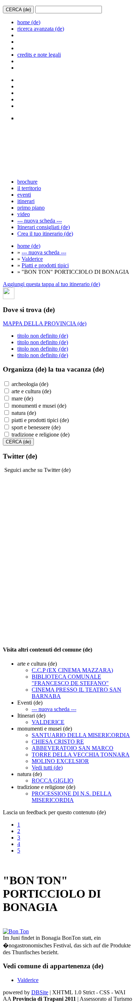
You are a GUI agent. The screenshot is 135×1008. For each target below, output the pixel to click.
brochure (27, 182)
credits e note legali (39, 55)
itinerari (26, 201)
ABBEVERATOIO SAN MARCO (72, 748)
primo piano (31, 208)
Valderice (32, 259)
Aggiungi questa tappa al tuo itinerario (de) (51, 284)
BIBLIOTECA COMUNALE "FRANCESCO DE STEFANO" (70, 680)
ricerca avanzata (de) (40, 29)
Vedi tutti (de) (47, 767)
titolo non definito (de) (42, 336)
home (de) (28, 22)
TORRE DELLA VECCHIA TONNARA (81, 754)
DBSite (39, 992)
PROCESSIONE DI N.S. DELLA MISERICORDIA (72, 796)
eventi (24, 195)
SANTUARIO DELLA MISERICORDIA (81, 735)
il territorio (29, 188)
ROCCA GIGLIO (52, 780)
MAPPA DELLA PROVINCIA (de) (44, 323)
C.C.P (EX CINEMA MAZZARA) (72, 670)
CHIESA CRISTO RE (58, 742)
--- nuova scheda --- (39, 221)
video (23, 214)
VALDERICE (48, 722)
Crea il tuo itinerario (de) (45, 234)
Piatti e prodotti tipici (45, 265)
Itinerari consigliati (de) (43, 227)
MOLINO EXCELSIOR (60, 761)
